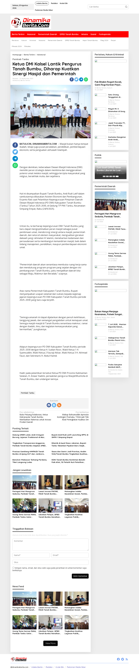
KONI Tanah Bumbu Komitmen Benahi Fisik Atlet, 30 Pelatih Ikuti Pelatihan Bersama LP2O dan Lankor (68, 461)
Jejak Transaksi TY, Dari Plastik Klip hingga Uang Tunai (117, 124)
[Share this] (72, 79)
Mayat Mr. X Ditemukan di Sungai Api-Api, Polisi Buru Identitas (117, 110)
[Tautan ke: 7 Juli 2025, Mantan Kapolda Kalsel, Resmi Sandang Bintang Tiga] (100, 328)
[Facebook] (49, 405)
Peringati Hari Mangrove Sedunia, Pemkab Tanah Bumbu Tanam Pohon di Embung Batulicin (23, 492)
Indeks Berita (36, 667)
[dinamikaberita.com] (30, 22)
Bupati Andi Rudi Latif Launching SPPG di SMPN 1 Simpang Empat (70, 436)
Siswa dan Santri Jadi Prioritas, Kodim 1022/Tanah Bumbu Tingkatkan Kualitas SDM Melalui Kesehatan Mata (69, 452)
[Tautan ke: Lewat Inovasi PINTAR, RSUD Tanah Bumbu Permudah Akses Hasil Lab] (100, 230)
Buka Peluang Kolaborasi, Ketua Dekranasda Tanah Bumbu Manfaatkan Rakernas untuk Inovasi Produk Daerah (35, 417)
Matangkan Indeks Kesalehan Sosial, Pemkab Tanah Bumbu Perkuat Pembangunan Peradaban (76, 492)
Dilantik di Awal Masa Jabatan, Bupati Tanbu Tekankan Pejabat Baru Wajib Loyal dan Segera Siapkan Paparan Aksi (70, 444)
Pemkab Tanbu (20, 59)
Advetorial (16, 80)
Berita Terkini (25, 80)
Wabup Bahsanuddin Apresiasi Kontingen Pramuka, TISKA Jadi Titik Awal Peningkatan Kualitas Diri (73, 416)
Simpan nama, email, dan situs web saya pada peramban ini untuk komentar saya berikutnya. (49, 569)
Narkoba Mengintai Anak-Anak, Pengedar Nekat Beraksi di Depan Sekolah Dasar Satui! (117, 138)
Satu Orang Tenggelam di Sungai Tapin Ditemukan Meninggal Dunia (116, 96)
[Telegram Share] (81, 79)
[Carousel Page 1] (104, 176)
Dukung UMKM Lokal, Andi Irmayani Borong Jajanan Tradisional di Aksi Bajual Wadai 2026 (28, 436)
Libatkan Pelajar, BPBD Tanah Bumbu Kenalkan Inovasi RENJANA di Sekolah (49, 515)
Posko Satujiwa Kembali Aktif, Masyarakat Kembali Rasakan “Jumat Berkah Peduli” (116, 365)
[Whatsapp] (86, 79)
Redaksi (49, 667)
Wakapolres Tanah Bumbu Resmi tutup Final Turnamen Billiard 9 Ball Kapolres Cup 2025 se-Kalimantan (117, 339)
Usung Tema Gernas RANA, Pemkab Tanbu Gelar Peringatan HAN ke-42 (24, 515)
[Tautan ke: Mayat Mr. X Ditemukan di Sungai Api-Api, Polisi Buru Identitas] (100, 113)
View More (50, 643)
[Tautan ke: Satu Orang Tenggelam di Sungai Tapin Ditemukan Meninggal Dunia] (100, 99)
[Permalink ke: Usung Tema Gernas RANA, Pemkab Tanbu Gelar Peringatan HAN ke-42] (24, 505)
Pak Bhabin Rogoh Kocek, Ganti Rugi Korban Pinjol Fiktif (108, 83)
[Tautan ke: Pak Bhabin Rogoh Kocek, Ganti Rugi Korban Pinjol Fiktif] (111, 69)
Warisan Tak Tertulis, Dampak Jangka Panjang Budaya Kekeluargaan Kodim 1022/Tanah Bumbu (116, 352)
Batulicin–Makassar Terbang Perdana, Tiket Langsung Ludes (29, 461)
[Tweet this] (76, 79)
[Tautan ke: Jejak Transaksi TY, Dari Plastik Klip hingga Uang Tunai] (100, 127)
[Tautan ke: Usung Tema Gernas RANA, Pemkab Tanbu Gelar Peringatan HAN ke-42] (100, 257)
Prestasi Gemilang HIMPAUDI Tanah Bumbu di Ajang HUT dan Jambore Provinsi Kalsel (28, 452)
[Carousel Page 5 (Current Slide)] (117, 176)
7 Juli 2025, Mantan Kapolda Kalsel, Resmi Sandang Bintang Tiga (117, 325)
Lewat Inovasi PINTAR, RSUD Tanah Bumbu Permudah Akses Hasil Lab (50, 492)
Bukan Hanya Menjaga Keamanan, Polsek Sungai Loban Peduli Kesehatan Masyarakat (108, 313)
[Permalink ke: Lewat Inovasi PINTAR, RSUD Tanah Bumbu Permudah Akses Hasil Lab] (51, 482)
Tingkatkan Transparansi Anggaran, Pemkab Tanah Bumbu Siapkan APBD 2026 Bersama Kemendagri (28, 444)
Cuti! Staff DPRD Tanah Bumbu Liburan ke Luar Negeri (109, 169)
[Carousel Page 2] (107, 176)
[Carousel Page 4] (114, 176)
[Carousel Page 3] (110, 176)
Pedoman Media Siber (76, 667)
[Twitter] (54, 405)
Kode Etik (60, 667)
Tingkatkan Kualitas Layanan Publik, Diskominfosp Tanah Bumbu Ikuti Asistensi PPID (76, 515)
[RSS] (59, 405)
